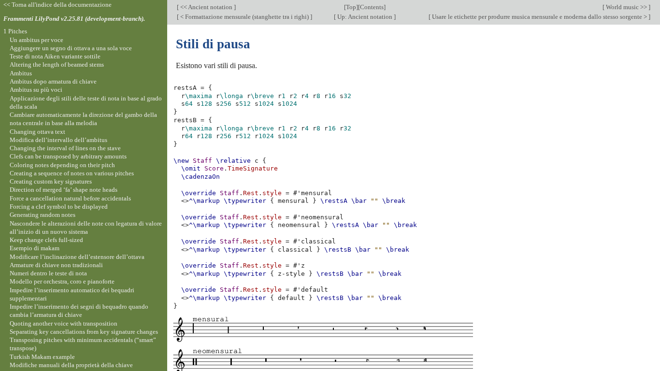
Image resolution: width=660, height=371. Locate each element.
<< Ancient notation (206, 7)
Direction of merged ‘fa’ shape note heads (63, 189)
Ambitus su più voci (36, 89)
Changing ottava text (37, 131)
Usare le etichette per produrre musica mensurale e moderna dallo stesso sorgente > (539, 16)
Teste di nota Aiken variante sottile (55, 56)
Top (351, 7)
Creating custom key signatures (51, 181)
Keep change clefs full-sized (46, 239)
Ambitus (21, 73)
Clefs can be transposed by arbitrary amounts (68, 156)
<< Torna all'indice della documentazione (57, 4)
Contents (372, 7)
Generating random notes (42, 214)
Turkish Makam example (42, 356)
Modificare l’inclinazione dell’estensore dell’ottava (77, 256)
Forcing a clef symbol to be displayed (59, 206)
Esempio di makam (34, 248)
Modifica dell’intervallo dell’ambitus (58, 139)
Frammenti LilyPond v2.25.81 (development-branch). (74, 18)
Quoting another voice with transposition (63, 323)
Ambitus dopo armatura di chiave (53, 81)
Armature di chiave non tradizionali (56, 265)
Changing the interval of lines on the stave (65, 148)
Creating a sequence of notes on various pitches (72, 173)
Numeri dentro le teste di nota (48, 273)
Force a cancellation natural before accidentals (70, 198)
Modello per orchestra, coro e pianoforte (62, 281)
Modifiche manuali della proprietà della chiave (71, 365)
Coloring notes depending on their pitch (62, 165)
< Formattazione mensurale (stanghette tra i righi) (244, 16)
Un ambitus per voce (36, 39)
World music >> (626, 7)
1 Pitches (15, 31)
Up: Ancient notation (365, 16)
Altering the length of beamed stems (57, 64)
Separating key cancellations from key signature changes (84, 331)
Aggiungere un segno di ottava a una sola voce (71, 48)
